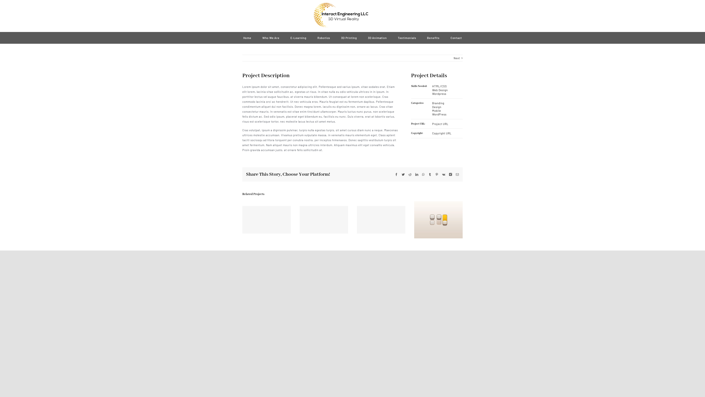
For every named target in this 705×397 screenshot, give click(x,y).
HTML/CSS (439, 86)
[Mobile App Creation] (324, 220)
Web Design (440, 90)
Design (436, 107)
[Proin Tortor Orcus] (438, 219)
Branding (438, 103)
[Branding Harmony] (266, 220)
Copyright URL (442, 133)
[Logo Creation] (381, 220)
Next (457, 58)
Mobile (436, 110)
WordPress (439, 114)
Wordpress (439, 93)
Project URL (440, 124)
